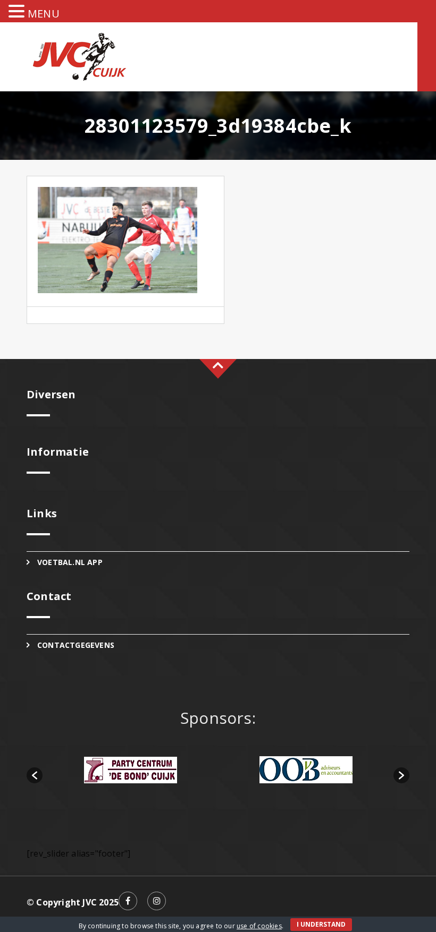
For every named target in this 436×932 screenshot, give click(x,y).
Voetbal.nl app (70, 562)
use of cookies (259, 925)
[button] (35, 775)
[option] (130, 770)
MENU (44, 13)
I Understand (321, 924)
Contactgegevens (75, 645)
